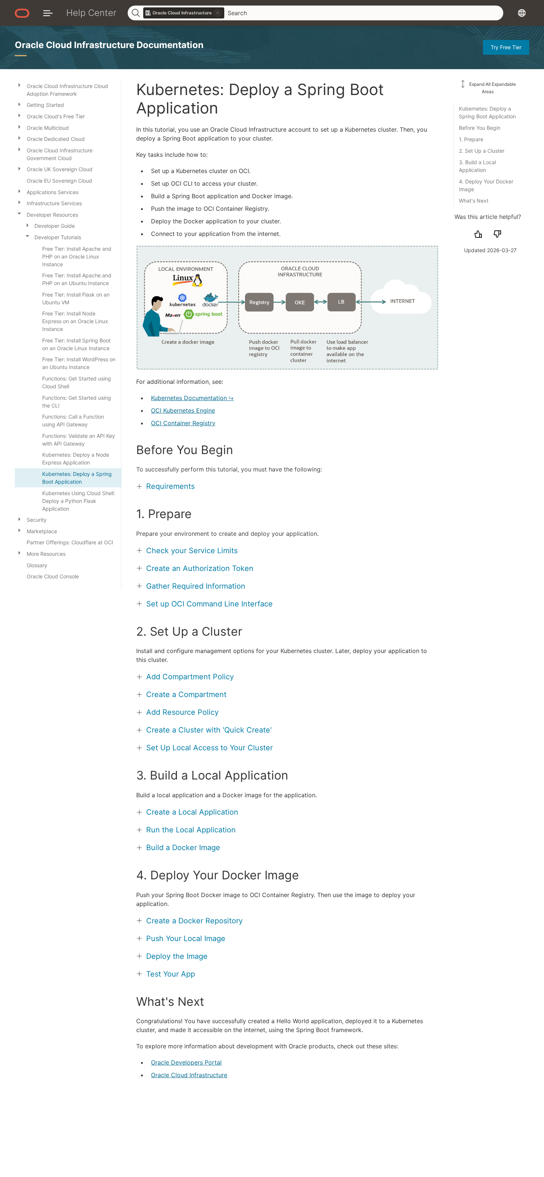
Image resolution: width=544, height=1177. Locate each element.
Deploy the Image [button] (177, 956)
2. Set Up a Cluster (481, 151)
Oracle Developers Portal (186, 1062)
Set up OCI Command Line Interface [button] (209, 603)
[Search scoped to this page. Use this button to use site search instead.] (217, 13)
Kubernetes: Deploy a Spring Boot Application (487, 112)
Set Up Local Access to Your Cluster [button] (209, 747)
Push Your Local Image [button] (185, 938)
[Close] (19, 213)
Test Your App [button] (170, 974)
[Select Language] (521, 13)
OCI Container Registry (183, 423)
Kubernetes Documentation (189, 398)
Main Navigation (48, 13)
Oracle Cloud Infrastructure (189, 1075)
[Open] (19, 84)
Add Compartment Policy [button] (190, 676)
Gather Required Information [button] (195, 586)
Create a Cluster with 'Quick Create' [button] (209, 730)
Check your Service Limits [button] (192, 550)
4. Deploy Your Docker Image (486, 185)
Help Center (91, 12)
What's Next (473, 200)
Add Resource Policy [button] (182, 712)
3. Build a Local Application (477, 166)
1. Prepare (471, 139)
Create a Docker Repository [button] (194, 920)
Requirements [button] (170, 486)
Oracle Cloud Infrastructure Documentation (109, 45)
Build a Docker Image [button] (183, 847)
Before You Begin (479, 128)
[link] (184, 12)
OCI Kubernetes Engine (183, 410)
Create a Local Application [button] (192, 812)
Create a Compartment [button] (186, 694)
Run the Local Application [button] (191, 829)
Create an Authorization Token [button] (199, 568)
